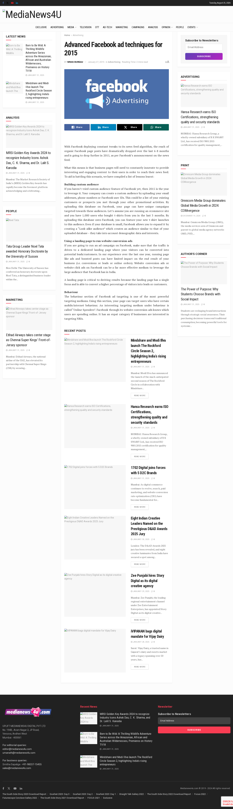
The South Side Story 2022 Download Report (169, 794)
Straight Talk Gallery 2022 (131, 794)
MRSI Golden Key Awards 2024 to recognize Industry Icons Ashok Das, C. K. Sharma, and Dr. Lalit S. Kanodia (125, 717)
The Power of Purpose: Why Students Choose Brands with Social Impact (200, 294)
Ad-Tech (107, 27)
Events (191, 27)
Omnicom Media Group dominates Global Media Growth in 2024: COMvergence (203, 206)
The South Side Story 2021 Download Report (62, 798)
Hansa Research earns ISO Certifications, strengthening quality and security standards (200, 117)
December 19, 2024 (191, 216)
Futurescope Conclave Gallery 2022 (20, 798)
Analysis (153, 27)
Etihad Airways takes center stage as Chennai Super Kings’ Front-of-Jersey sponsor (28, 340)
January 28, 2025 (140, 642)
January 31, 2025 (140, 367)
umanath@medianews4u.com (19, 752)
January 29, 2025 (140, 591)
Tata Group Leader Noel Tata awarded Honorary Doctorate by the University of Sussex (27, 251)
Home (67, 35)
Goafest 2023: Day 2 (83, 794)
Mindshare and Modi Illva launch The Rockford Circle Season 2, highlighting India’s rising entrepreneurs (148, 350)
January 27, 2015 (96, 62)
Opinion (166, 27)
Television (85, 27)
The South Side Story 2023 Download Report (24, 794)
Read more (139, 395)
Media (71, 27)
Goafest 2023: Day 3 (59, 794)
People (180, 27)
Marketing (122, 27)
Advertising (57, 27)
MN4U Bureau (75, 62)
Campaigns (138, 27)
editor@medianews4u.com (17, 749)
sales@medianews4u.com (17, 768)
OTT (97, 27)
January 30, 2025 (140, 539)
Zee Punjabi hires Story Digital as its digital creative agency (147, 580)
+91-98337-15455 (32, 764)
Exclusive (41, 27)
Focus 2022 (200, 794)
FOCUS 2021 (94, 798)
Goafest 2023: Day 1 (106, 794)
